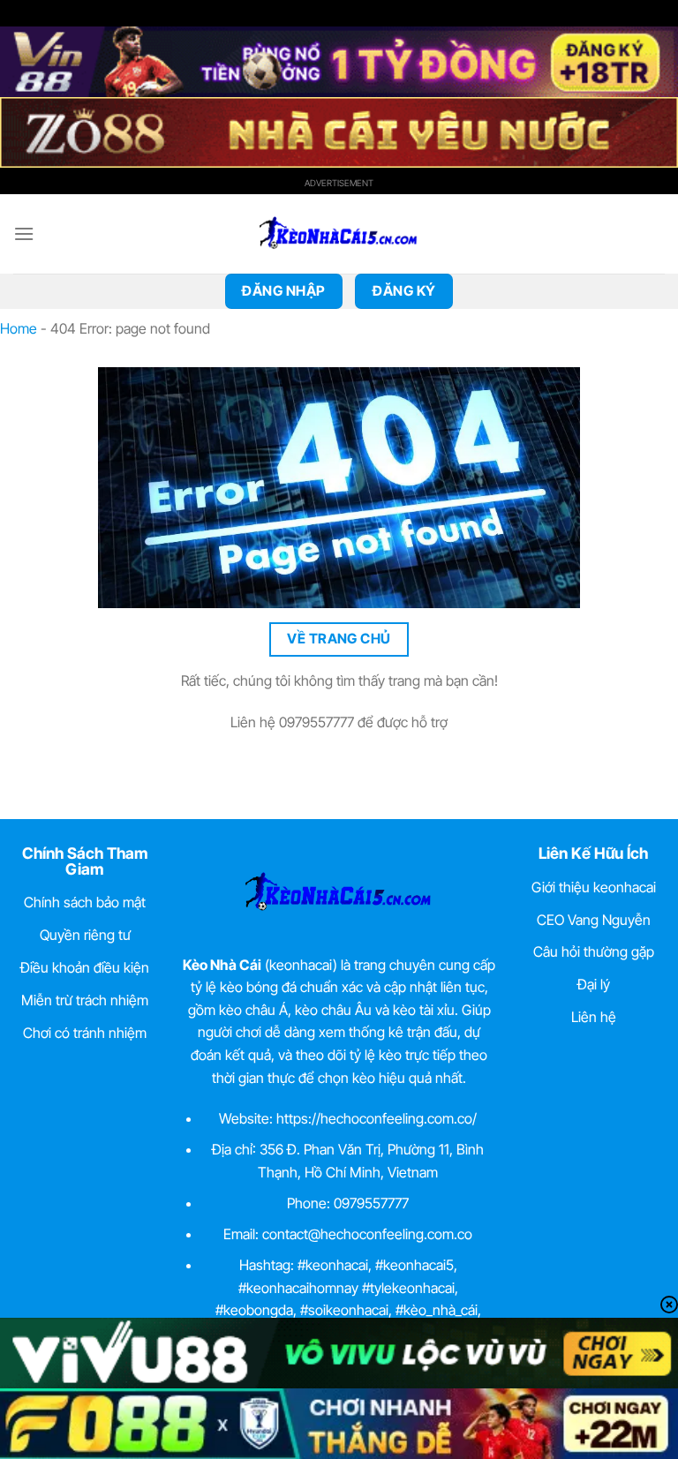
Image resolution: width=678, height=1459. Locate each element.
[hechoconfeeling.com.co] (339, 234)
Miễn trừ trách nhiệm (84, 1000)
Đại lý (593, 984)
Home (18, 328)
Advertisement (339, 182)
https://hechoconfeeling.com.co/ (376, 1118)
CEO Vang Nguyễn (594, 920)
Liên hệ (593, 1017)
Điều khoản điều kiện (84, 967)
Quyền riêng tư (85, 935)
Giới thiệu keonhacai (593, 887)
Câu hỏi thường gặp (593, 951)
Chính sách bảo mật (85, 902)
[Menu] (23, 233)
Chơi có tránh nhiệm (85, 1033)
